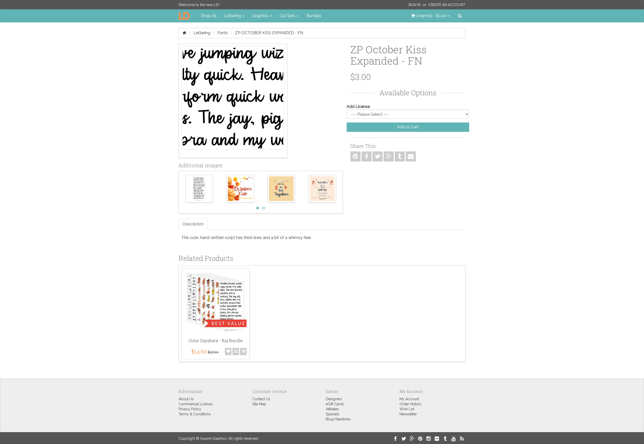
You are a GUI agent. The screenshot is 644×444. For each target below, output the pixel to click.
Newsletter (408, 414)
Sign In (414, 5)
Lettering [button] (233, 15)
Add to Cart (408, 127)
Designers (334, 399)
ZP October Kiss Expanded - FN (269, 32)
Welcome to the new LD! (199, 5)
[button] (430, 16)
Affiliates (332, 409)
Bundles (313, 15)
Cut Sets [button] (287, 15)
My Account (409, 399)
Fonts (222, 32)
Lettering (201, 32)
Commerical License (195, 404)
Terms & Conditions (195, 414)
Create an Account (446, 5)
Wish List (406, 409)
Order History (410, 404)
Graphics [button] (260, 15)
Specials (332, 414)
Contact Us (261, 399)
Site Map (259, 404)
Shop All (209, 15)
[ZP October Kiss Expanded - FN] (233, 101)
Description (193, 224)
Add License (358, 106)
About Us (186, 399)
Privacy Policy (190, 409)
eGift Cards (335, 404)
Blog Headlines (338, 419)
